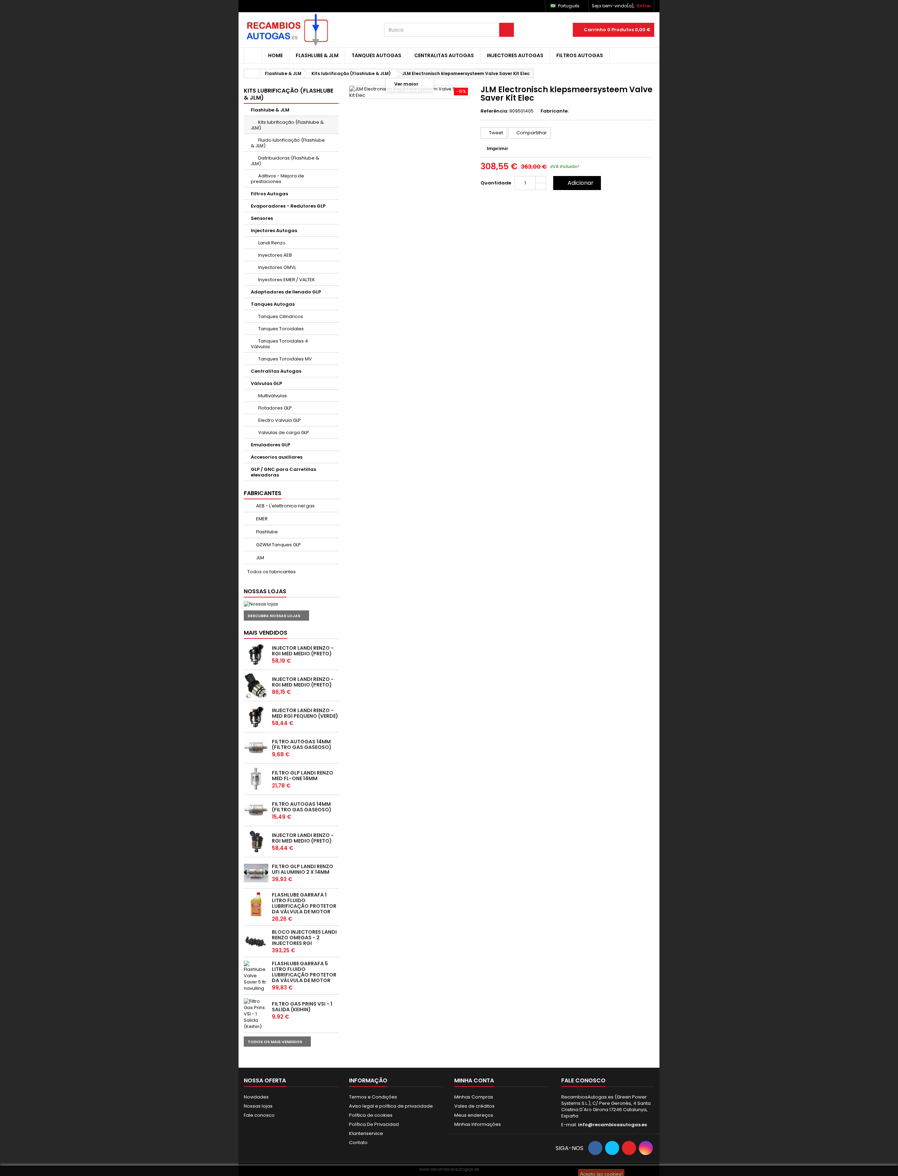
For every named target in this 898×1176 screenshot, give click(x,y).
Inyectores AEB (274, 255)
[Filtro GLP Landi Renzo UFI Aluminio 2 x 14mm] (256, 873)
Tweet (495, 132)
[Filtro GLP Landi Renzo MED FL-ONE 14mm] (256, 779)
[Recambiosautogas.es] (309, 29)
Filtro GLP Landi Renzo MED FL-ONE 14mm (302, 775)
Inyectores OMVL (276, 267)
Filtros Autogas (579, 55)
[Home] (252, 55)
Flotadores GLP (274, 408)
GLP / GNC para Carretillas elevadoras (283, 472)
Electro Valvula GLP (279, 420)
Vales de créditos (474, 1106)
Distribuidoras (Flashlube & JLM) (285, 161)
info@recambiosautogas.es (612, 1124)
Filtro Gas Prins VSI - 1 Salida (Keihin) (302, 1006)
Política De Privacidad (374, 1124)
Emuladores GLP (270, 444)
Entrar (644, 6)
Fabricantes (262, 493)
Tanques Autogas (376, 55)
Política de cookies (371, 1115)
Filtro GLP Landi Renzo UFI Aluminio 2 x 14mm (302, 869)
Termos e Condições (373, 1097)
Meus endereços (473, 1115)
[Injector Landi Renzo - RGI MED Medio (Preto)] (256, 654)
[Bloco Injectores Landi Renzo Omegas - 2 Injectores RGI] (256, 941)
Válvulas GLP (266, 383)
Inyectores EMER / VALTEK (286, 279)
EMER (261, 518)
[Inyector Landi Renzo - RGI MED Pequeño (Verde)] (256, 842)
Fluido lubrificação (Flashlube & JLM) (288, 143)
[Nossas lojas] (291, 604)
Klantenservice (366, 1133)
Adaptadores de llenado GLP (286, 292)
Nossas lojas (265, 591)
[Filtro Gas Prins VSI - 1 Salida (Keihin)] (256, 1014)
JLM (259, 557)
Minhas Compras (473, 1097)
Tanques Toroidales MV (284, 359)
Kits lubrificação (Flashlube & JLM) (287, 125)
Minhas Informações (477, 1124)
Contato (358, 1142)
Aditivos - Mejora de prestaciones (277, 179)
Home (275, 55)
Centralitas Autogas (444, 55)
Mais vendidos (265, 633)
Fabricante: (555, 111)
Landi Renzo (271, 242)
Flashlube (266, 531)
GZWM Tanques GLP (278, 544)
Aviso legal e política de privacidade (391, 1106)
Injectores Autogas (515, 55)
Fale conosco (259, 1115)
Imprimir (497, 148)
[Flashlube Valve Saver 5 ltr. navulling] (256, 976)
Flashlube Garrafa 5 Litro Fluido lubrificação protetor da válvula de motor (304, 972)
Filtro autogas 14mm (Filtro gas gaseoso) (301, 744)
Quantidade (496, 183)
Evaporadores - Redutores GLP (288, 206)
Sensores (262, 218)
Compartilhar (531, 132)
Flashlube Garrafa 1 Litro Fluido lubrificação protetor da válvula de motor (304, 903)
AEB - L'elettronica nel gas (285, 505)
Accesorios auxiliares (276, 457)
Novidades (256, 1097)
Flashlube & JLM (317, 55)
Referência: (494, 111)
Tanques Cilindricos (280, 316)
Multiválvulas (272, 395)
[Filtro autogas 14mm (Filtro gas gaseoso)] (256, 748)
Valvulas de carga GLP (283, 432)
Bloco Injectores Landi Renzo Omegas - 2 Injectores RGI (304, 937)
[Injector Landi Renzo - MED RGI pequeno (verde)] (256, 717)
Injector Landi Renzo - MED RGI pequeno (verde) (305, 713)
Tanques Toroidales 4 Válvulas (279, 344)
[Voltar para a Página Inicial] (251, 73)
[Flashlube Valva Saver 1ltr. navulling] (256, 904)
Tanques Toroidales (280, 328)
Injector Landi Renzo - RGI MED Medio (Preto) (303, 650)
